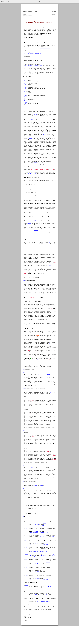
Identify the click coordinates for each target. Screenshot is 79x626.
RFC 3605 (50, 586)
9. (24, 100)
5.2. (24, 388)
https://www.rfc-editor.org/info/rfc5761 (39, 544)
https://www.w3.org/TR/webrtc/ (44, 601)
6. (24, 96)
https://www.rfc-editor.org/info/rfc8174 (43, 556)
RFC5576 (36, 230)
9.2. (26, 103)
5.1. (26, 92)
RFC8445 (35, 162)
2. (24, 80)
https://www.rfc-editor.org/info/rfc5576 (39, 595)
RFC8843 (29, 223)
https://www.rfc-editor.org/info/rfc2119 (39, 525)
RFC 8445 (48, 562)
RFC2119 (29, 173)
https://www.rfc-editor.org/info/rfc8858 (33, 53)
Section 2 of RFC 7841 (45, 48)
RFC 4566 (42, 536)
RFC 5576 (35, 594)
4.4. (26, 88)
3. (24, 81)
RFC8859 (34, 220)
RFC (53, 554)
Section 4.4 (49, 361)
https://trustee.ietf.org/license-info (33, 65)
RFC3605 (49, 268)
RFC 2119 (44, 523)
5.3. (26, 95)
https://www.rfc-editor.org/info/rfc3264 (39, 532)
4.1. (26, 84)
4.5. (24, 328)
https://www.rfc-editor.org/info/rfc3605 (39, 589)
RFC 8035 (31, 550)
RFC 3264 (50, 529)
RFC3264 (44, 134)
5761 (28, 14)
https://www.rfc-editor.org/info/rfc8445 (39, 564)
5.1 (39, 374)
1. (24, 79)
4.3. (26, 87)
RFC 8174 (43, 555)
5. (24, 91)
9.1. (24, 519)
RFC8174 (34, 173)
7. (23, 481)
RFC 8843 (44, 570)
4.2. (26, 85)
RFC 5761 (45, 31)
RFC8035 (29, 390)
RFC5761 (26, 111)
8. (24, 99)
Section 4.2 (39, 359)
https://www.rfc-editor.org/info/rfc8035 (39, 551)
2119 (30, 555)
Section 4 (38, 234)
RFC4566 (35, 114)
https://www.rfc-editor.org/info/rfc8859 (39, 579)
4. (24, 83)
